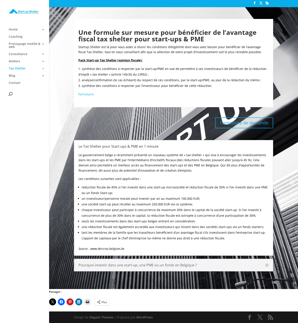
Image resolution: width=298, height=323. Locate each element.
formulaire (86, 94)
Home (13, 29)
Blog (12, 76)
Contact (15, 83)
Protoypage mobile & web (24, 45)
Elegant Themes (101, 317)
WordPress (144, 317)
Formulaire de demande (244, 123)
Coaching (15, 37)
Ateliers (14, 61)
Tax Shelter (17, 68)
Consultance (18, 54)
